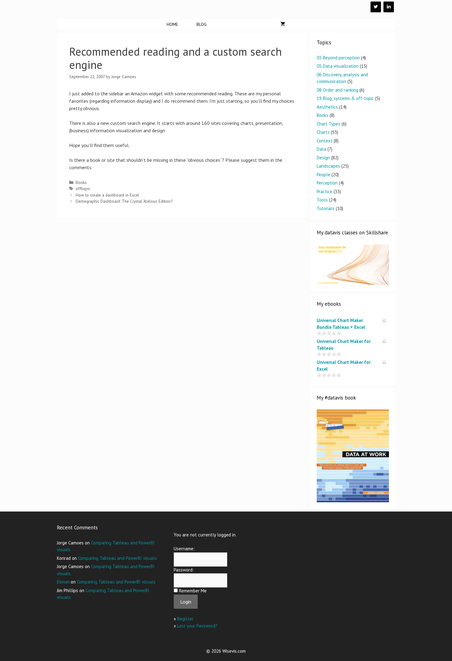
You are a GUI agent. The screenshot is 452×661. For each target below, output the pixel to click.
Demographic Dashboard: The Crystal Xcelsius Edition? (124, 201)
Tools (322, 200)
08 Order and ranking (337, 90)
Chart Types (328, 124)
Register (185, 619)
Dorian (63, 582)
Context (324, 141)
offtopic (83, 188)
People (323, 174)
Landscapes (328, 166)
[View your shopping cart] (283, 24)
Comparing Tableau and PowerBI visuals (117, 558)
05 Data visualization (338, 66)
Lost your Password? (197, 626)
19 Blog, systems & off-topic (345, 98)
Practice (324, 191)
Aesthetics (327, 107)
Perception (327, 183)
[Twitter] (376, 7)
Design (323, 158)
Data (321, 149)
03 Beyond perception (338, 58)
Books (81, 182)
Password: (184, 570)
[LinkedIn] (388, 7)
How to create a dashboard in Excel (107, 195)
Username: (184, 548)
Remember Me (193, 591)
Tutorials (326, 208)
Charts (323, 132)
